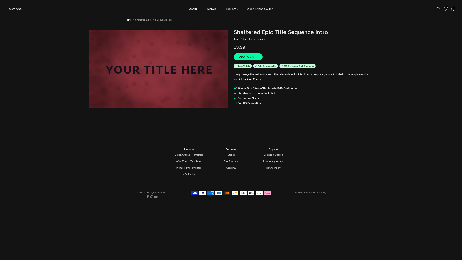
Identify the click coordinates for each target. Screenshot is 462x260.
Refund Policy (273, 167)
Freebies (211, 9)
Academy (231, 167)
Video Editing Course (260, 9)
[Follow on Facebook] (147, 197)
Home (128, 20)
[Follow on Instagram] (151, 197)
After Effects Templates (254, 39)
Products (230, 9)
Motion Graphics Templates (189, 154)
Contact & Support (273, 154)
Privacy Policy (319, 192)
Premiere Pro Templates (188, 167)
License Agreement (273, 161)
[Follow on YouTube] (156, 197)
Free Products (231, 161)
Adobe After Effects (250, 79)
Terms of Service (302, 192)
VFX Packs (189, 174)
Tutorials (231, 154)
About (193, 9)
